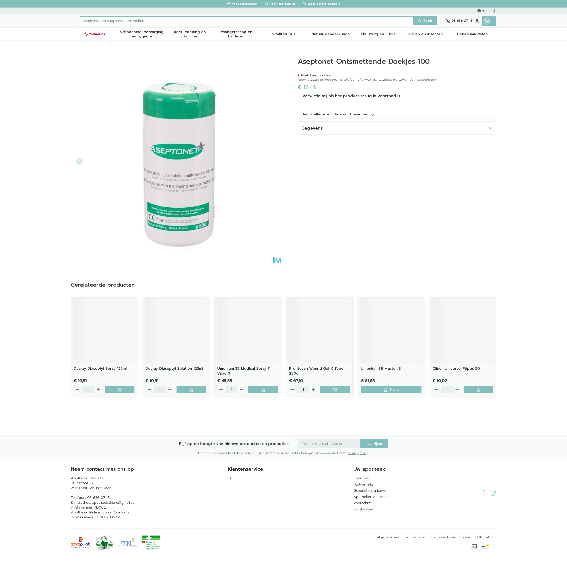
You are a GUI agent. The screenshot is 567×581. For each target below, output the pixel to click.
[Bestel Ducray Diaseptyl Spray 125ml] (119, 389)
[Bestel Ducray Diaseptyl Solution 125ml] (191, 389)
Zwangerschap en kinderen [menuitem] (240, 34)
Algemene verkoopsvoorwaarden (401, 537)
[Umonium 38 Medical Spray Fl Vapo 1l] (248, 330)
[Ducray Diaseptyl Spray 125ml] (104, 330)
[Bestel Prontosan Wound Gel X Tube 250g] (335, 389)
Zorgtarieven (363, 509)
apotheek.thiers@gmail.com (115, 502)
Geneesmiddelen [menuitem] (476, 35)
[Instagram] (492, 493)
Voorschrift (362, 503)
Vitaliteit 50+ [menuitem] (289, 35)
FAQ (231, 478)
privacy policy (358, 453)
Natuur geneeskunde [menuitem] (332, 35)
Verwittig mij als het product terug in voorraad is (351, 96)
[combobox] (247, 20)
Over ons (361, 478)
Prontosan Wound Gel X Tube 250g (316, 371)
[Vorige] (79, 161)
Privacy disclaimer (443, 537)
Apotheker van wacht (371, 496)
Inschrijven (374, 443)
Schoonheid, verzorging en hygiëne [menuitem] (142, 34)
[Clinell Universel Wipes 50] (463, 330)
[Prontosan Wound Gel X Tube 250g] (319, 330)
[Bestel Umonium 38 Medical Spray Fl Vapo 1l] (263, 389)
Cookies (466, 537)
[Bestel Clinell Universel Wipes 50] (478, 389)
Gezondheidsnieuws (369, 490)
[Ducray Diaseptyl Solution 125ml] (176, 330)
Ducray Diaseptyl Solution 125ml (174, 368)
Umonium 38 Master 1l (381, 368)
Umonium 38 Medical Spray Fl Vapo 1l (243, 371)
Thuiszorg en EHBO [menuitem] (381, 35)
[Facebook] (483, 493)
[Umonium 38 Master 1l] (391, 330)
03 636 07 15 (98, 497)
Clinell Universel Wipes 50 (456, 368)
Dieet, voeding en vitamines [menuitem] (192, 34)
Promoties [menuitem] (97, 34)
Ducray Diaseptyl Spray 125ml (100, 368)
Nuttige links (363, 484)
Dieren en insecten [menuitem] (428, 35)
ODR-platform (485, 537)
